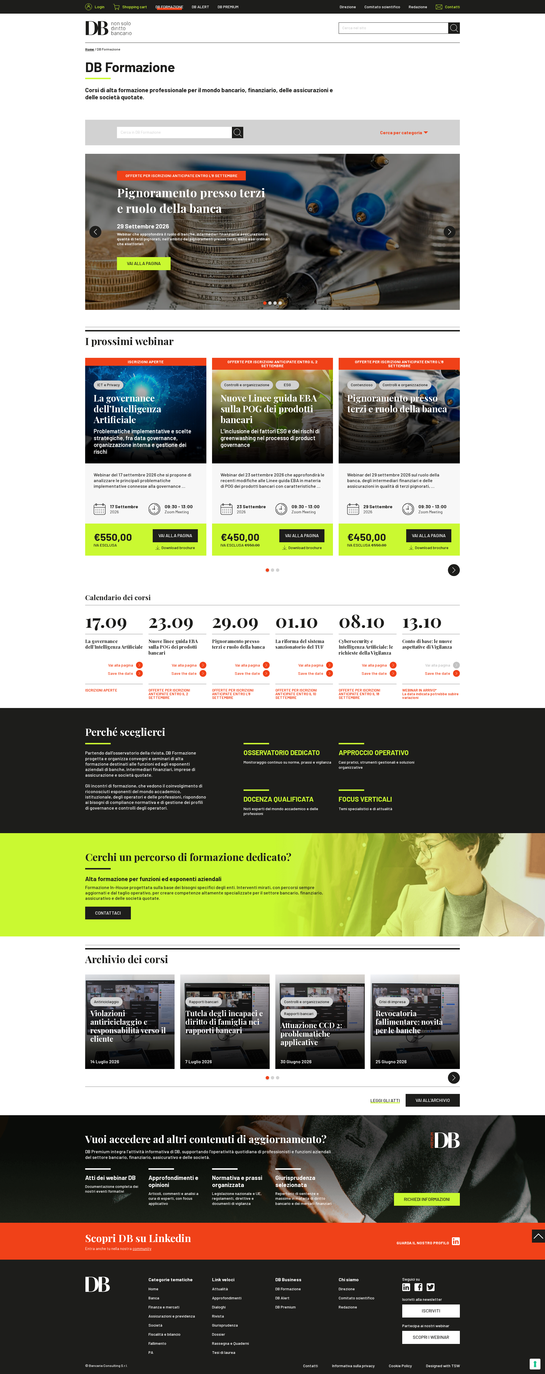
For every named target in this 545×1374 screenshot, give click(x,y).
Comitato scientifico (382, 7)
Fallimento (157, 1343)
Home (89, 49)
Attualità (220, 1289)
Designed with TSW (443, 1366)
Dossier (218, 1334)
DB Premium (228, 7)
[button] (404, 132)
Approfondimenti (227, 1298)
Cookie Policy (400, 1366)
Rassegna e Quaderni (230, 1343)
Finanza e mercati (163, 1307)
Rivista (218, 1316)
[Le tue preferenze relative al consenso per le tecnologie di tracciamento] (535, 1364)
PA (150, 1352)
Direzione (348, 7)
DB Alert (200, 7)
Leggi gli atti (385, 1100)
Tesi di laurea (223, 1352)
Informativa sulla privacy (353, 1366)
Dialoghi (219, 1307)
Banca (153, 1298)
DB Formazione (169, 7)
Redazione (418, 7)
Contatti (310, 1366)
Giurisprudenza (225, 1325)
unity (147, 1248)
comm (138, 1248)
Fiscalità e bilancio (164, 1334)
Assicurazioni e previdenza (171, 1316)
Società (155, 1325)
